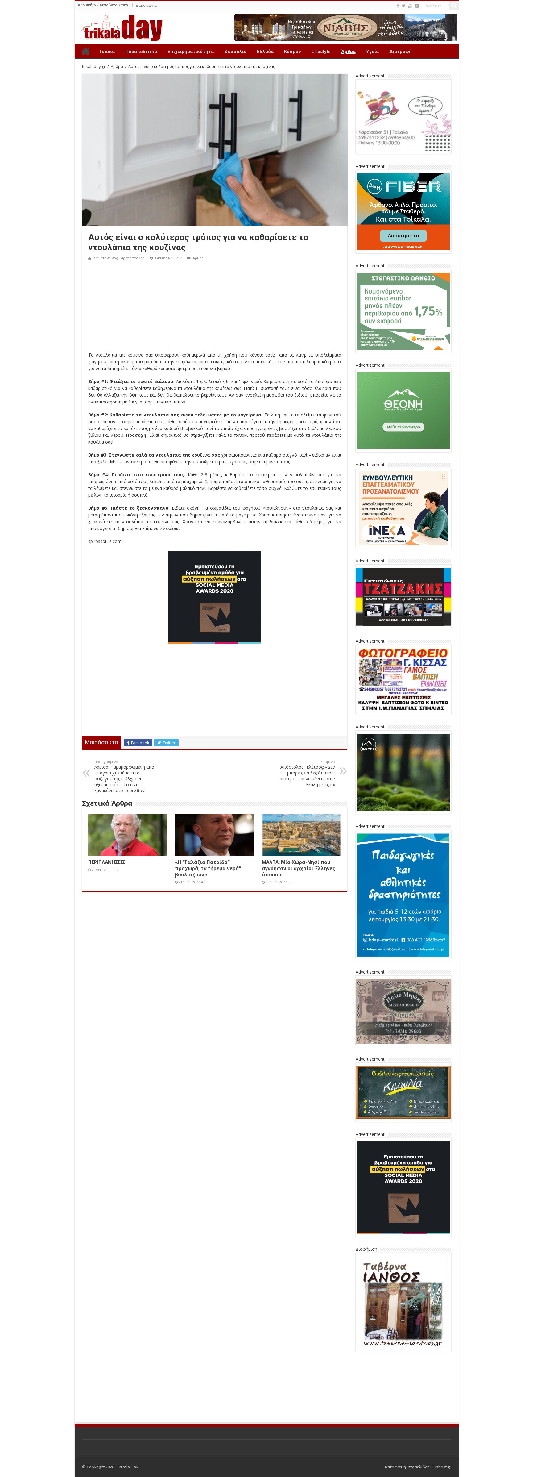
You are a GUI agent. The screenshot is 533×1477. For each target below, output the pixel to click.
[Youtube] (409, 6)
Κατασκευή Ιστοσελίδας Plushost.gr (418, 1421)
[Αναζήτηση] (454, 5)
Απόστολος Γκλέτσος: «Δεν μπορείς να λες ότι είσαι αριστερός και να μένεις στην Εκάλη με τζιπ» (306, 773)
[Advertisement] (214, 308)
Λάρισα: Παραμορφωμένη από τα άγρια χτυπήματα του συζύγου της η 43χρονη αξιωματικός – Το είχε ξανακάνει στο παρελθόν (124, 776)
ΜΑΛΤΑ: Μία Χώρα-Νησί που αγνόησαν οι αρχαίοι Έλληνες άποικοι (298, 868)
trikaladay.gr (93, 66)
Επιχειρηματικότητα (190, 51)
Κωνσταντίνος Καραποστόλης (118, 258)
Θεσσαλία (235, 51)
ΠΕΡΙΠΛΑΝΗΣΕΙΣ (106, 862)
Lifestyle (321, 51)
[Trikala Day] (119, 26)
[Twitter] (403, 6)
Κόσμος (292, 51)
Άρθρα (348, 51)
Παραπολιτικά (141, 51)
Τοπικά (107, 51)
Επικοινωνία (146, 5)
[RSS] (417, 6)
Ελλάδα (265, 51)
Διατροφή (400, 51)
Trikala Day (86, 50)
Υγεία (372, 51)
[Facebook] (398, 6)
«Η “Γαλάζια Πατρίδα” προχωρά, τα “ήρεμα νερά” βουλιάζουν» (208, 868)
